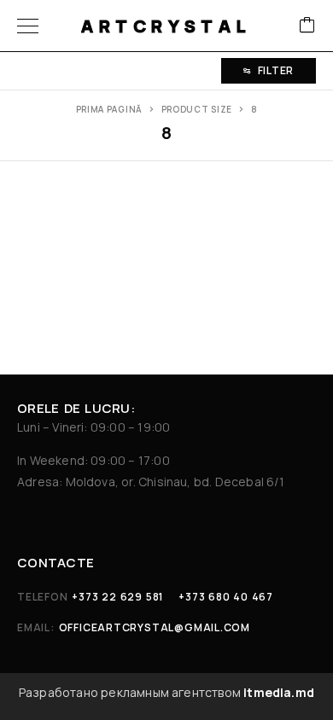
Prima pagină (109, 109)
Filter (276, 70)
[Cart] (307, 26)
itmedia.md (278, 692)
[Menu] (28, 25)
